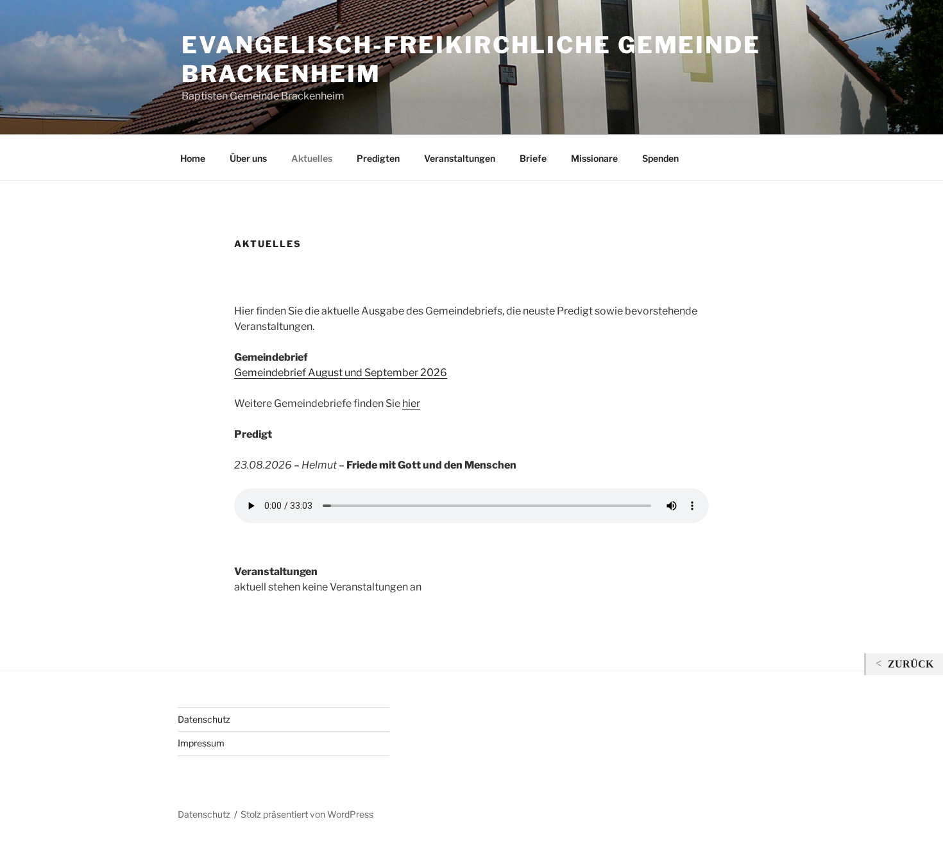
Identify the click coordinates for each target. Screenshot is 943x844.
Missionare (594, 158)
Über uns (248, 158)
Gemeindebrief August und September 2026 (340, 372)
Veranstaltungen (459, 158)
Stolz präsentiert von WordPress (307, 814)
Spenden (660, 158)
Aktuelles (311, 158)
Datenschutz (204, 719)
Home (192, 158)
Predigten (378, 158)
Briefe (533, 158)
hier (411, 403)
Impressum (201, 742)
